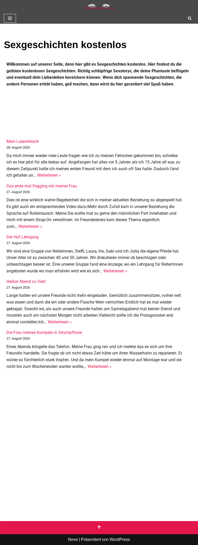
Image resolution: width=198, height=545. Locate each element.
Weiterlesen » (49, 175)
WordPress (120, 539)
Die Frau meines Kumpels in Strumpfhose (44, 332)
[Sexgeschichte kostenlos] (99, 6)
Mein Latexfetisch (22, 141)
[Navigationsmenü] (10, 18)
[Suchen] (190, 18)
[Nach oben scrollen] (99, 527)
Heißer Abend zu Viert (26, 281)
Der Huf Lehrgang (22, 237)
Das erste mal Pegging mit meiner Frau (41, 186)
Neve (73, 539)
